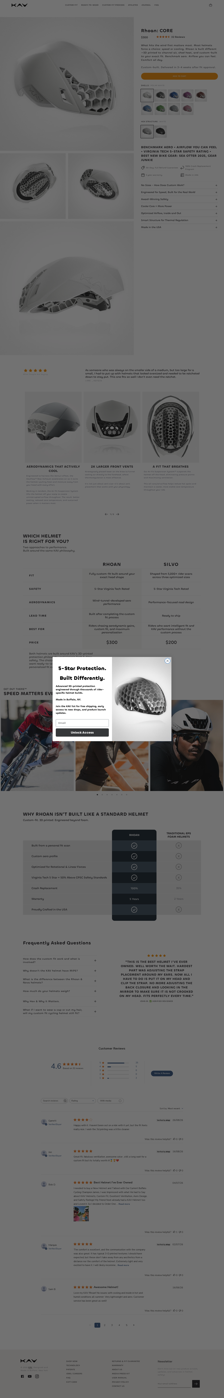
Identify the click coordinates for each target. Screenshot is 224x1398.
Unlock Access (82, 732)
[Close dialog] (167, 661)
